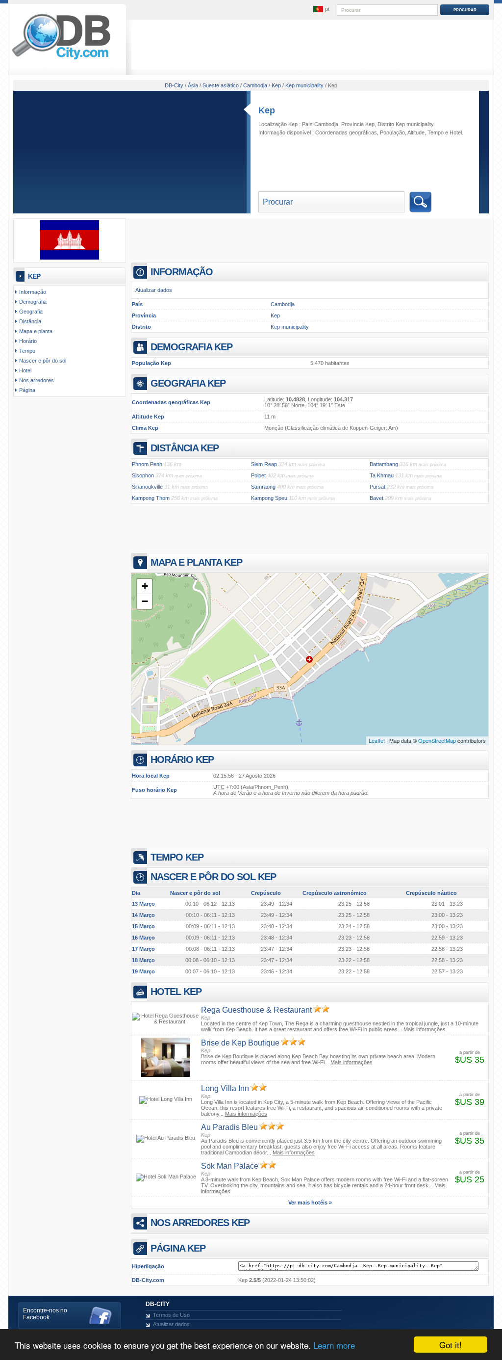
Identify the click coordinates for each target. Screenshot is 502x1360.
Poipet (258, 475)
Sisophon (143, 475)
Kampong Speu (269, 498)
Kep (266, 110)
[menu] (321, 9)
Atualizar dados (153, 290)
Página (27, 390)
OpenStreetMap (437, 740)
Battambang (384, 464)
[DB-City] (61, 59)
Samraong (263, 487)
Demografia (33, 302)
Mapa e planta (35, 331)
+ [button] (145, 586)
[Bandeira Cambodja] (70, 258)
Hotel (456, 132)
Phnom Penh (147, 464)
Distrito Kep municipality (405, 124)
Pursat (377, 487)
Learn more (334, 1345)
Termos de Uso (171, 1315)
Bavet (376, 498)
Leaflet (377, 740)
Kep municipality (290, 327)
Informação (32, 292)
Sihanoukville (147, 487)
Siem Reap (264, 464)
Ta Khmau (382, 475)
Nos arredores (36, 380)
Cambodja (283, 304)
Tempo (435, 132)
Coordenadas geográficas (346, 132)
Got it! (450, 1344)
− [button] (145, 601)
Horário (28, 341)
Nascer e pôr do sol (42, 361)
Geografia (31, 311)
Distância (30, 321)
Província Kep (358, 124)
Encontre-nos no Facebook (45, 1314)
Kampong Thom (151, 498)
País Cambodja (320, 124)
